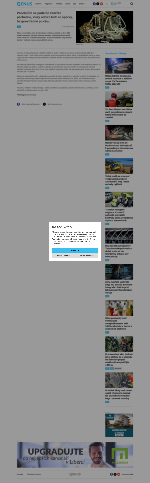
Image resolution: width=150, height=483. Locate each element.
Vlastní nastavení (63, 255)
